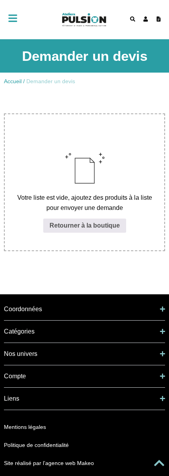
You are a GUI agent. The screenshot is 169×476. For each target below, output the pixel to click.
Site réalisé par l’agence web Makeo (49, 463)
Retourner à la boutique (85, 225)
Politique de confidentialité (36, 445)
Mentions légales (25, 427)
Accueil (13, 81)
